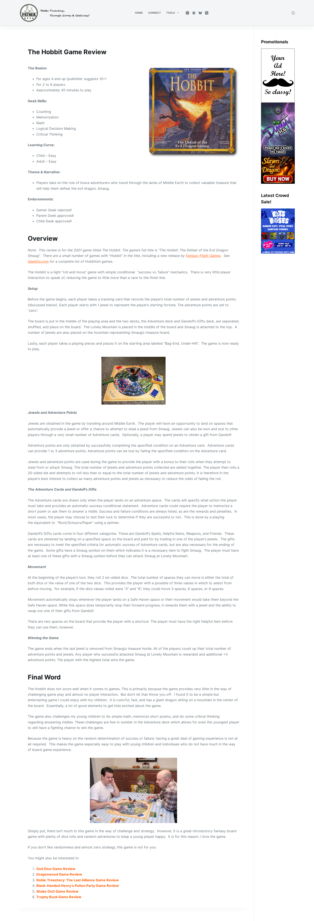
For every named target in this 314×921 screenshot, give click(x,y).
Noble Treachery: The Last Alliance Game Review (77, 880)
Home (139, 12)
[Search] (293, 13)
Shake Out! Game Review (57, 891)
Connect (154, 12)
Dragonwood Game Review (59, 874)
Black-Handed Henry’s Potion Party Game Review (77, 885)
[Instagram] (187, 13)
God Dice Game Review (55, 869)
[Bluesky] (200, 13)
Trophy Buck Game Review (58, 897)
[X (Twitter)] (206, 13)
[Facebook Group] (193, 13)
